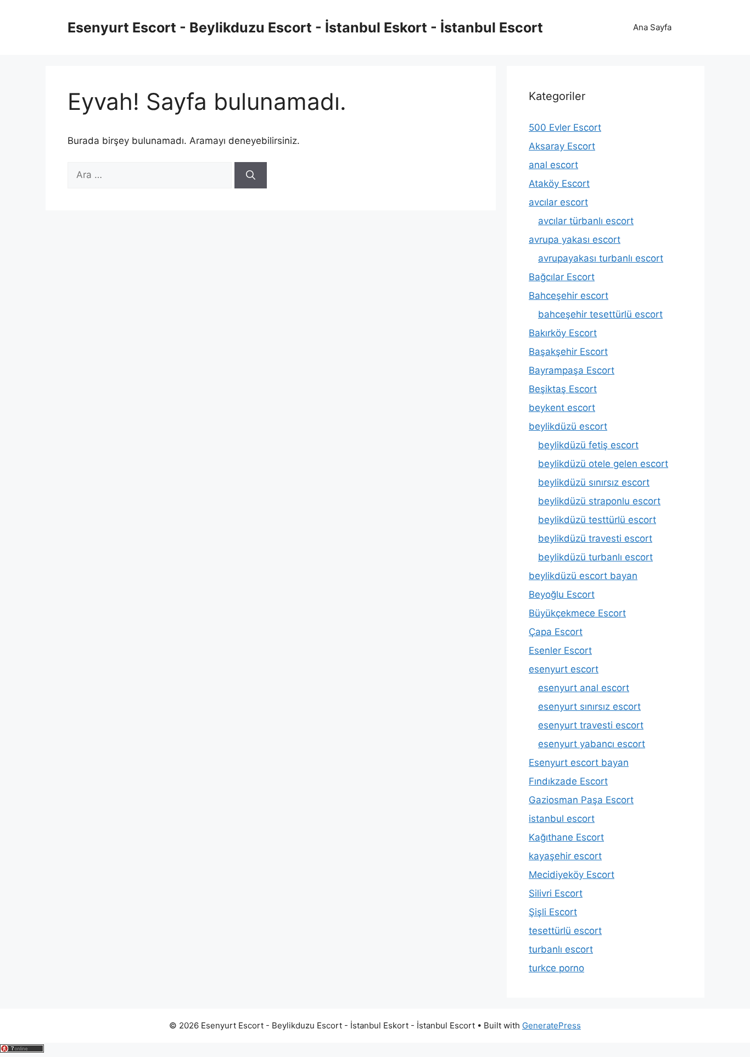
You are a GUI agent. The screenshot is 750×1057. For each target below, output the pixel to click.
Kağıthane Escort (566, 837)
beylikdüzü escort (568, 426)
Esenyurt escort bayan (579, 762)
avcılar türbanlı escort (586, 220)
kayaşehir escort (565, 855)
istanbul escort (562, 818)
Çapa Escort (556, 631)
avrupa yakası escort (574, 239)
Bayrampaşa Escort (571, 370)
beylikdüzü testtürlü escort (597, 519)
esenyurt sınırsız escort (589, 706)
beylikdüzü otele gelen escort (603, 463)
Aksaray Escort (562, 146)
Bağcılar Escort (562, 276)
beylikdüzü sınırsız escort (594, 482)
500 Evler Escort (565, 127)
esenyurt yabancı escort (591, 743)
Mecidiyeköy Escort (571, 874)
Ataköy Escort (559, 183)
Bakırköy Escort (563, 332)
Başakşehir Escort (568, 351)
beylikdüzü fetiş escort (588, 445)
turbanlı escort (561, 949)
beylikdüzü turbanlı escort (595, 557)
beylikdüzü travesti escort (595, 538)
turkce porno (556, 968)
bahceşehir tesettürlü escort (600, 314)
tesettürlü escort (565, 930)
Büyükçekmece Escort (577, 613)
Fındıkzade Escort (568, 781)
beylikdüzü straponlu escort (599, 501)
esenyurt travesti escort (590, 725)
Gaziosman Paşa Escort (581, 799)
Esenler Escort (560, 650)
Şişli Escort (553, 911)
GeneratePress (551, 1025)
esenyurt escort (563, 669)
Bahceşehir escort (568, 295)
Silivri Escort (556, 893)
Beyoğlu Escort (562, 594)
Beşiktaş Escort (563, 388)
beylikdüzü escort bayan (583, 575)
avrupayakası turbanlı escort (600, 258)
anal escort (553, 164)
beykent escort (562, 407)
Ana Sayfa (652, 27)
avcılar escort (558, 202)
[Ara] (250, 175)
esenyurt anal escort (583, 687)
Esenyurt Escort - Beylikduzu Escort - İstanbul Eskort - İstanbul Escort (305, 27)
